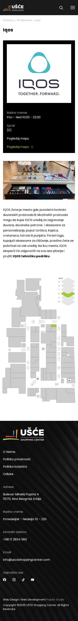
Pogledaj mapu (18, 138)
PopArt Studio (55, 599)
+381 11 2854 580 (15, 539)
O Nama (9, 452)
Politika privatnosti (16, 459)
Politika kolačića (15, 466)
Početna (8, 20)
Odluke (8, 474)
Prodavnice (24, 20)
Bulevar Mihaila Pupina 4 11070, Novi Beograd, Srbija (22, 496)
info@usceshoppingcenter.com (26, 559)
